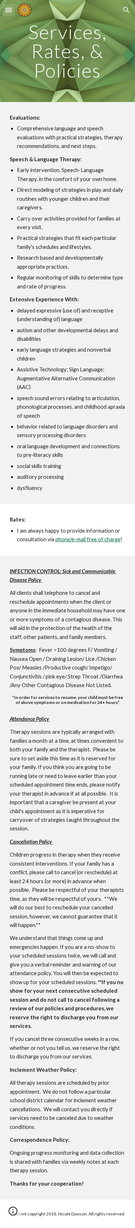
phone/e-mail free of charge (88, 539)
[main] (68, 51)
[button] (8, 10)
